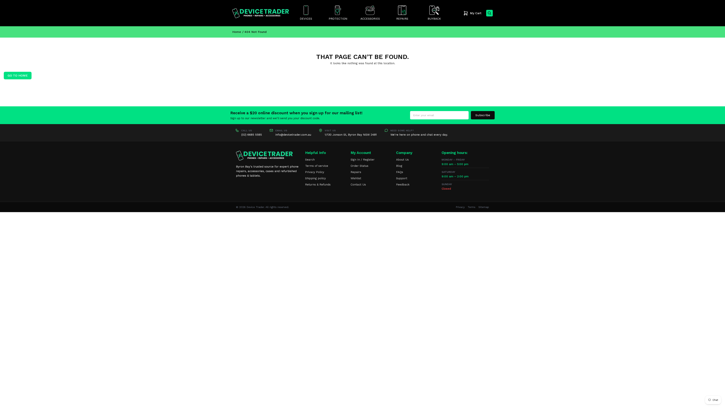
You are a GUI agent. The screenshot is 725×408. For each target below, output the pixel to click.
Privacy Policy (314, 172)
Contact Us (358, 184)
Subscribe (482, 115)
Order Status (359, 166)
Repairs (356, 172)
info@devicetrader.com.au (293, 134)
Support (401, 178)
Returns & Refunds (318, 184)
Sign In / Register (363, 159)
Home (236, 32)
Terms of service (316, 166)
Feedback (403, 184)
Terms (471, 207)
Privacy (460, 207)
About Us (402, 159)
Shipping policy (315, 178)
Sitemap (483, 207)
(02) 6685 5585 (251, 134)
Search (310, 159)
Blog (399, 166)
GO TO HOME (18, 75)
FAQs (399, 172)
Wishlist (356, 178)
